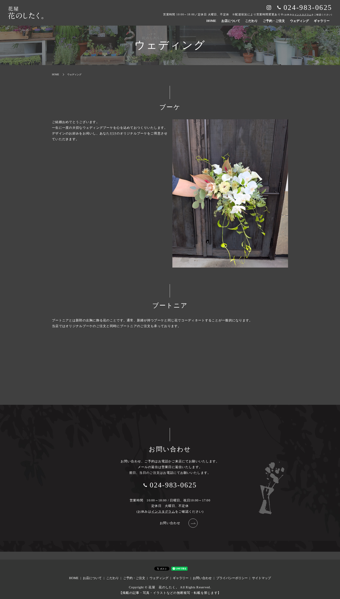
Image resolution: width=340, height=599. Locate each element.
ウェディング (299, 20)
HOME (211, 20)
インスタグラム (303, 14)
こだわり (251, 20)
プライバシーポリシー (232, 578)
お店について (230, 20)
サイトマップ (261, 578)
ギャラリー (322, 20)
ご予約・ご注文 (274, 20)
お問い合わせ (170, 523)
